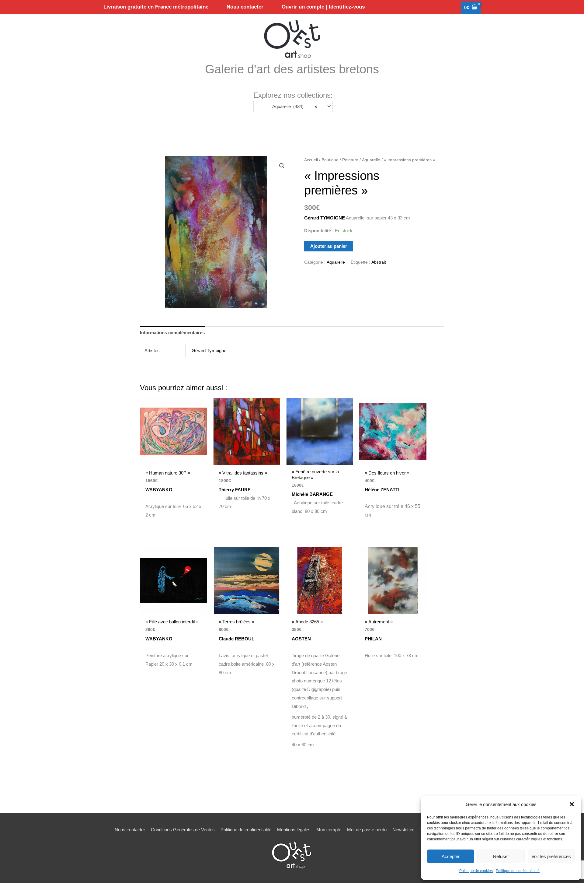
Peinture (350, 160)
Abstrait (378, 262)
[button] (572, 804)
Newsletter (403, 829)
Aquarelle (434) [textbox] (293, 106)
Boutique (330, 160)
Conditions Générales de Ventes (183, 829)
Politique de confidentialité (518, 871)
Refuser (501, 856)
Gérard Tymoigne (209, 350)
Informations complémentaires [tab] (172, 332)
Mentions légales (294, 829)
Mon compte (328, 829)
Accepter (451, 856)
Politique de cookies (476, 871)
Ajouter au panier (328, 246)
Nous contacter (130, 829)
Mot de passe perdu (367, 829)
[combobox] (293, 106)
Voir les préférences (551, 856)
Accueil (311, 160)
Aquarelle (371, 160)
